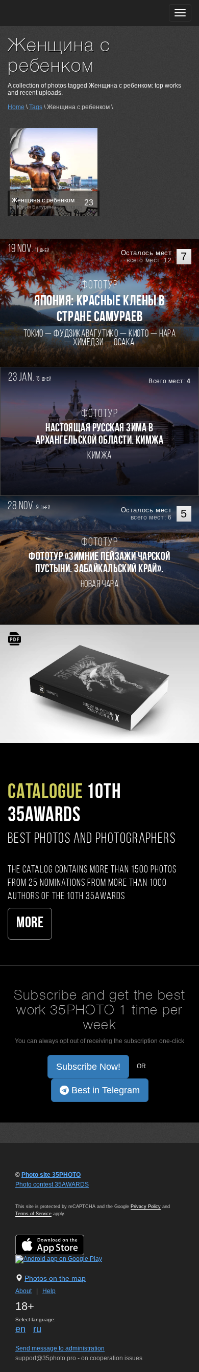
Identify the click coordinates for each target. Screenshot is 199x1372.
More (29, 923)
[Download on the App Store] (60, 1244)
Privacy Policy (146, 1206)
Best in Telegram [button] (104, 1090)
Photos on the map (55, 1278)
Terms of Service (33, 1213)
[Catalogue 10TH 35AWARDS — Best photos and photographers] (99, 683)
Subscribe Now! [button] (88, 1067)
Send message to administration (60, 1348)
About (23, 1291)
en (20, 1329)
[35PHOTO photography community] (47, 13)
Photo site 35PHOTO (51, 1174)
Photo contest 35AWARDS (52, 1184)
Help (49, 1291)
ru (37, 1329)
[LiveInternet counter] (37, 1194)
